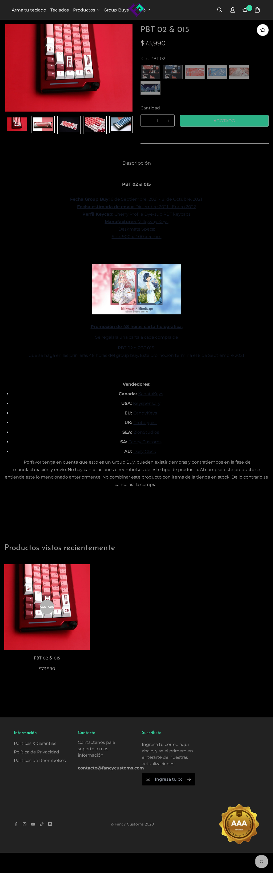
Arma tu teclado (29, 10)
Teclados (59, 10)
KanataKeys (150, 393)
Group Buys (116, 10)
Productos (84, 10)
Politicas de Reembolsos (40, 760)
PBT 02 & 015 (47, 658)
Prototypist (145, 422)
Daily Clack (144, 451)
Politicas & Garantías (35, 743)
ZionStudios (146, 432)
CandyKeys (145, 413)
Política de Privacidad (36, 752)
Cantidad (150, 107)
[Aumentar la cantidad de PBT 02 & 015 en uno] (168, 121)
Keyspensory (146, 403)
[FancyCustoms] (136, 10)
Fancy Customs (145, 441)
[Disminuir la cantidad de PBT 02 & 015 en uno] (146, 121)
